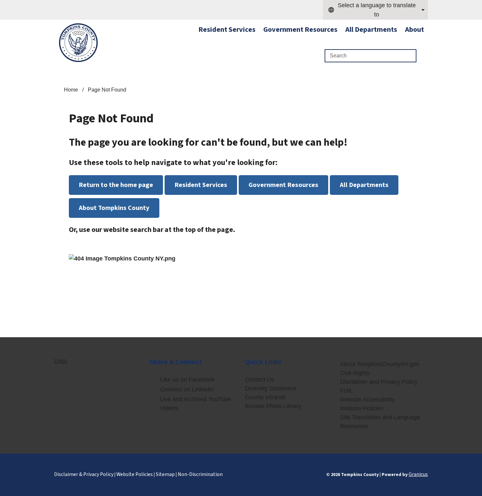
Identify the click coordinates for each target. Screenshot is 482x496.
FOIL (346, 390)
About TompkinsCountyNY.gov (379, 364)
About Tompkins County (114, 208)
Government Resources (300, 29)
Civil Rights (355, 373)
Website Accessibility (367, 399)
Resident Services (200, 185)
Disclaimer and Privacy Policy (378, 382)
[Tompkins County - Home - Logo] (78, 42)
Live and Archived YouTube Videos (195, 403)
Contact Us (259, 379)
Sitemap (165, 474)
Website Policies (361, 408)
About (414, 29)
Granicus (418, 474)
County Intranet (265, 397)
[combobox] (375, 10)
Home (71, 90)
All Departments (371, 29)
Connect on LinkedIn (187, 389)
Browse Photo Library (273, 406)
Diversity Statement (270, 388)
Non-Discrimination (200, 474)
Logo (60, 361)
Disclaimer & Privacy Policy (83, 474)
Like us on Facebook (187, 379)
